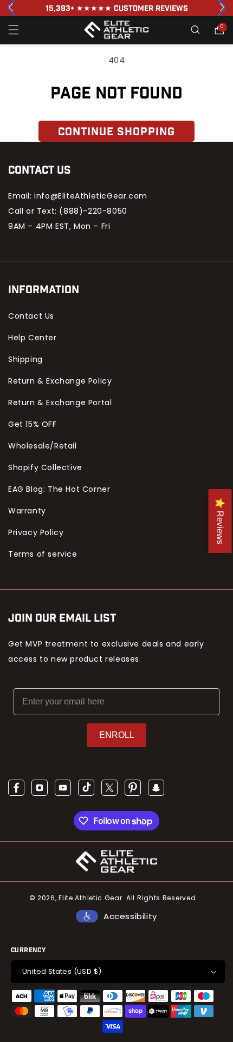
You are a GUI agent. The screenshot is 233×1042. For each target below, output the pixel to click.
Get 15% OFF (32, 424)
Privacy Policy (35, 532)
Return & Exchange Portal (60, 402)
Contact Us (31, 316)
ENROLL (116, 735)
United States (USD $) (61, 971)
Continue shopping (116, 132)
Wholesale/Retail (42, 445)
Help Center (32, 337)
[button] (13, 30)
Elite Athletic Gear (90, 897)
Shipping (25, 359)
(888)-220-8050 (93, 211)
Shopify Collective (45, 467)
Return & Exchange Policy (60, 380)
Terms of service (42, 554)
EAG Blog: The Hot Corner (59, 489)
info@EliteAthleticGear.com (90, 195)
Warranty (27, 510)
